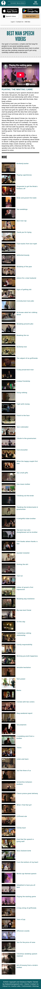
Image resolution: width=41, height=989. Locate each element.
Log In (13, 22)
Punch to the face (23, 415)
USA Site (27, 22)
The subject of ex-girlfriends (27, 358)
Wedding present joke (25, 324)
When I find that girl (24, 805)
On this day (21, 622)
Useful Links (15, 986)
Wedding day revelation (26, 599)
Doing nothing (22, 393)
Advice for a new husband (26, 278)
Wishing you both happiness (27, 656)
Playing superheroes (24, 175)
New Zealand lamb (24, 851)
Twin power (21, 679)
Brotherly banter (23, 163)
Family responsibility (24, 645)
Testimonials (26, 986)
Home (27, 984)
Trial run (20, 576)
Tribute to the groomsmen (26, 438)
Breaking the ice (23, 335)
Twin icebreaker (22, 427)
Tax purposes (21, 725)
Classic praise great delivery (27, 793)
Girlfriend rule (22, 816)
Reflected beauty (23, 255)
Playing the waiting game (26, 896)
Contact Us (19, 22)
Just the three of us (24, 771)
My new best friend (24, 610)
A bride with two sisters (26, 702)
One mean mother (23, 484)
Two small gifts (22, 473)
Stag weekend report (24, 713)
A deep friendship (23, 381)
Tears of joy (21, 919)
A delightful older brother (26, 519)
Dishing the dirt (22, 564)
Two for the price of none (26, 942)
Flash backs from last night (27, 244)
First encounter (22, 450)
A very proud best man (25, 370)
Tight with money (23, 404)
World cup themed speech (26, 874)
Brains (19, 690)
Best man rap (22, 221)
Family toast (21, 828)
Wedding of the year (24, 267)
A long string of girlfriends (26, 908)
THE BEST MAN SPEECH (18, 3)
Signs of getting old (24, 289)
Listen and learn (22, 759)
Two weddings (22, 209)
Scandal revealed (23, 553)
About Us (6, 986)
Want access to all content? (31, 16)
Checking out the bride (25, 496)
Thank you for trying (24, 232)
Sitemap (35, 986)
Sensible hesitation (24, 667)
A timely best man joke (25, 301)
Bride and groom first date (26, 198)
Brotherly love (22, 347)
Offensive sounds (23, 931)
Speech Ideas (11, 16)
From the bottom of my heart (27, 862)
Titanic (19, 748)
